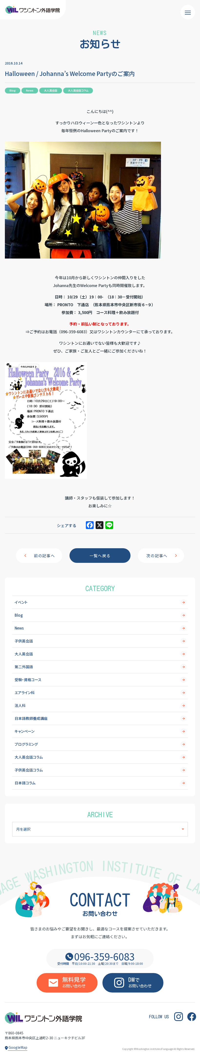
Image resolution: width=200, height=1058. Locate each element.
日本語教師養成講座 (31, 718)
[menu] (187, 12)
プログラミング (26, 744)
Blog (19, 615)
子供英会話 (24, 640)
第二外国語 (24, 666)
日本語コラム (25, 782)
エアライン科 (25, 692)
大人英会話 (24, 653)
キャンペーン (24, 731)
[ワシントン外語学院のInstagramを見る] (178, 1016)
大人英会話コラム (29, 757)
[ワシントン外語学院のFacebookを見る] (191, 1016)
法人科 (20, 705)
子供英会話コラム (29, 769)
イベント (21, 602)
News (19, 628)
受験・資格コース (28, 679)
